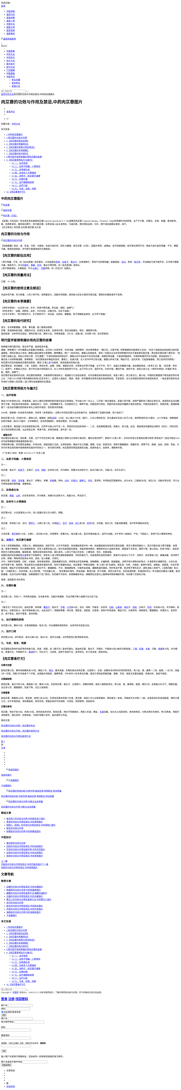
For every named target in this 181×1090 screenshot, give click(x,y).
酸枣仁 (83, 480)
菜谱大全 (16, 86)
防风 (149, 607)
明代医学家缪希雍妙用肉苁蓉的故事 (24, 157)
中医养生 (10, 77)
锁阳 (14, 480)
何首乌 (74, 480)
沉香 (43, 268)
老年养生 (16, 83)
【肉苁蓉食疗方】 (16, 192)
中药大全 (10, 54)
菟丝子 (73, 262)
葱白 (51, 670)
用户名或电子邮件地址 (11, 1062)
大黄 (24, 555)
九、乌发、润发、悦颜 (24, 189)
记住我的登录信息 (12, 1012)
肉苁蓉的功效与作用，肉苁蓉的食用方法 (20, 731)
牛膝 (62, 607)
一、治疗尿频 (20, 163)
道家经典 (10, 18)
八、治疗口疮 (20, 185)
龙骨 (54, 418)
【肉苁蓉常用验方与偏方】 (19, 160)
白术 (67, 480)
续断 (43, 470)
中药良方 (10, 57)
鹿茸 (12, 495)
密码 (3, 1009)
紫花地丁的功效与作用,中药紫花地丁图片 (25, 819)
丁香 (135, 649)
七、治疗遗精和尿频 (23, 182)
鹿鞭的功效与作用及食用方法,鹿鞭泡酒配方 (26, 893)
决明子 (10, 539)
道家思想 (10, 30)
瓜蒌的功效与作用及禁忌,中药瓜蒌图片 (24, 896)
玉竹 (65, 523)
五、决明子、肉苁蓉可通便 (26, 176)
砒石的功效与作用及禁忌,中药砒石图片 (24, 906)
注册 (11, 999)
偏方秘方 (10, 64)
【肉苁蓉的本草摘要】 (17, 150)
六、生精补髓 (20, 179)
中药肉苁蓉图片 (14, 134)
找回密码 (21, 999)
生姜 (102, 712)
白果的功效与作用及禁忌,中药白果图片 (24, 887)
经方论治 (10, 67)
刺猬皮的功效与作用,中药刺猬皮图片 (23, 831)
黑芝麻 (15, 534)
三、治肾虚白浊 (21, 169)
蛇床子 (21, 470)
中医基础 (10, 73)
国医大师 (10, 27)
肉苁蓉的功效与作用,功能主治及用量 (18, 807)
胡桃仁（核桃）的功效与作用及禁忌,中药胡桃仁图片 (31, 825)
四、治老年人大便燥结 (24, 173)
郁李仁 (32, 523)
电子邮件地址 (7, 1022)
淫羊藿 (21, 480)
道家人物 (10, 21)
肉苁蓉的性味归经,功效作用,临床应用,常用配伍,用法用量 (27, 796)
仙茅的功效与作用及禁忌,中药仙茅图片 (24, 853)
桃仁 (58, 523)
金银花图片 (6, 775)
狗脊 (52, 480)
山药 (18, 495)
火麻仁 (35, 268)
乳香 (141, 649)
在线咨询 (10, 1086)
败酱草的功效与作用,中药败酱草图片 (23, 890)
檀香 (160, 649)
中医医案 (10, 51)
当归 (123, 262)
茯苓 (90, 480)
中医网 (15, 992)
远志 (37, 470)
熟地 (58, 262)
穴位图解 (10, 70)
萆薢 (33, 265)
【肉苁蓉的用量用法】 (17, 144)
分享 (3, 748)
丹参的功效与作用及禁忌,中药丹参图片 (24, 909)
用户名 (4, 1005)
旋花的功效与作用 (14, 828)
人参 (49, 362)
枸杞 (126, 607)
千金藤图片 (6, 786)
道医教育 (10, 34)
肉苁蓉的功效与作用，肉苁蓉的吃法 (18, 726)
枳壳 (89, 523)
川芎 (69, 607)
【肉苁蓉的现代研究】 (17, 154)
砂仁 (77, 523)
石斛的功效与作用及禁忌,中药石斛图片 (24, 846)
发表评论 (10, 112)
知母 (71, 523)
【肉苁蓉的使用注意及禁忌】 (21, 147)
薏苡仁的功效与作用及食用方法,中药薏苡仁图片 (28, 899)
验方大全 (10, 61)
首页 (3, 94)
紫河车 (137, 262)
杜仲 (39, 265)
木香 (147, 649)
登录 (3, 6)
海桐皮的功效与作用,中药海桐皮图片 (23, 912)
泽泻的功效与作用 (14, 903)
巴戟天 (25, 265)
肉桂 (135, 607)
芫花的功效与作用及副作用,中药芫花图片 (25, 849)
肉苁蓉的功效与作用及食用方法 (16, 736)
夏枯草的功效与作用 (15, 843)
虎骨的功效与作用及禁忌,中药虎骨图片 (24, 856)
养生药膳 (16, 80)
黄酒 (31, 652)
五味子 (65, 262)
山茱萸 (119, 607)
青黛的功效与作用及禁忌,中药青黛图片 (24, 822)
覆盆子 (46, 607)
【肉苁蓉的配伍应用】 (17, 141)
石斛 (111, 607)
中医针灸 (10, 24)
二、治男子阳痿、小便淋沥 (26, 166)
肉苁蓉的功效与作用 (16, 138)
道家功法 (10, 14)
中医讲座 (10, 11)
